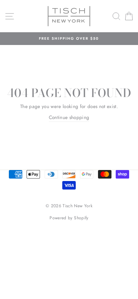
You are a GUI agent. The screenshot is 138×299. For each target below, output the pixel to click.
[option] (69, 38)
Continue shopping (69, 117)
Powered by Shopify (69, 218)
